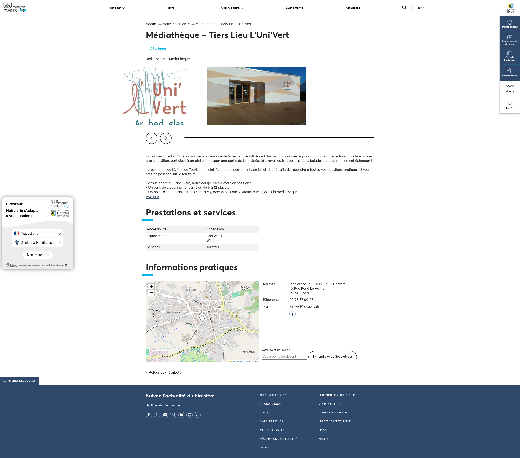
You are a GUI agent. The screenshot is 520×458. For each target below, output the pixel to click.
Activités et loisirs (176, 24)
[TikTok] (198, 414)
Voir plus (152, 197)
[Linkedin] (181, 414)
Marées (510, 91)
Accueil (151, 24)
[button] (202, 317)
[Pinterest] (189, 414)
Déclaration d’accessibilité (278, 439)
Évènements (294, 7)
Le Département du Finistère (337, 395)
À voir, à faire (230, 7)
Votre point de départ (276, 350)
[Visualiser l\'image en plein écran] (153, 96)
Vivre (170, 7)
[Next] (165, 138)
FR (418, 7)
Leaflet (233, 361)
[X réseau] (157, 414)
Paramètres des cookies (19, 381)
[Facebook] (149, 414)
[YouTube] (165, 414)
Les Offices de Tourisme (335, 421)
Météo (510, 108)
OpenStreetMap (243, 361)
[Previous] (151, 138)
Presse (323, 430)
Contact (266, 413)
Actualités (353, 7)
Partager (159, 48)
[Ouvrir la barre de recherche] (404, 7)
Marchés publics (271, 421)
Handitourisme (510, 76)
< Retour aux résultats (163, 372)
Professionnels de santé (510, 43)
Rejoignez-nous (270, 404)
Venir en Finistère (330, 404)
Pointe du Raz (510, 27)
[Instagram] (173, 414)
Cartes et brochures (333, 413)
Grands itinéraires (510, 59)
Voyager (115, 7)
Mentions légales (272, 430)
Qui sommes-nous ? (273, 395)
